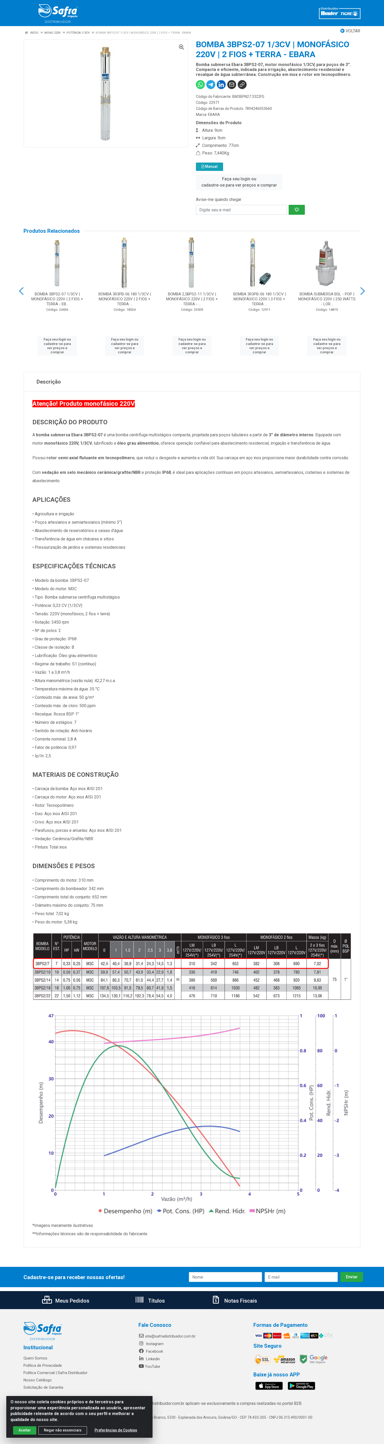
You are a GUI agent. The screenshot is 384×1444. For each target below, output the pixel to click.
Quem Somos (35, 1358)
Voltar (352, 30)
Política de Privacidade (43, 1365)
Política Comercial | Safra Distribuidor (56, 1372)
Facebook (154, 1351)
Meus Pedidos (71, 1301)
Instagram (154, 1343)
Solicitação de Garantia (43, 1387)
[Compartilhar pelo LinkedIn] (221, 84)
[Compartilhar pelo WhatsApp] (200, 84)
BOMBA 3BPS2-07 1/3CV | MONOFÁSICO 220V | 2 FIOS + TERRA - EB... (57, 299)
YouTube (152, 1366)
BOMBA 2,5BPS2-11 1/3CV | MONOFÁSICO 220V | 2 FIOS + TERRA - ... (192, 299)
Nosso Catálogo (38, 1380)
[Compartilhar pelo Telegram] (210, 84)
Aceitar (25, 1430)
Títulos (156, 1301)
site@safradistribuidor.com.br (170, 1336)
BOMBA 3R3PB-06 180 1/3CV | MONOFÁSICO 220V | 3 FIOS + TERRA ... (259, 299)
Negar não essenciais (63, 1430)
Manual (211, 166)
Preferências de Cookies (116, 1430)
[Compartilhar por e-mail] (231, 84)
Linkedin (152, 1359)
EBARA (214, 114)
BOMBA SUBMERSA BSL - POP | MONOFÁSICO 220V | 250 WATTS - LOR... (327, 299)
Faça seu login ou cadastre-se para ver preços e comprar (239, 182)
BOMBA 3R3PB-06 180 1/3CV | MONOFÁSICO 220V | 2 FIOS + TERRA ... (124, 299)
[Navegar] (21, 291)
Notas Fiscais (240, 1301)
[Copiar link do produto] (242, 84)
